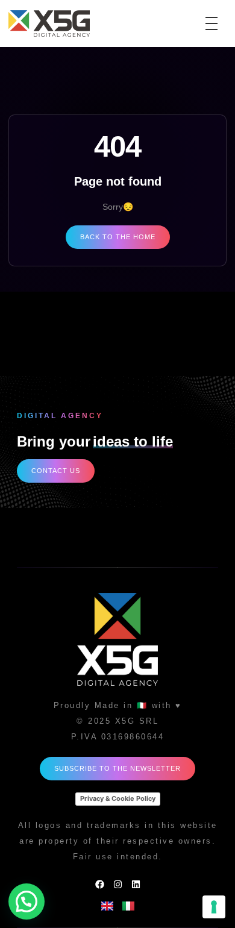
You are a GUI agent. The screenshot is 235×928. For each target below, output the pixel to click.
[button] (26, 901)
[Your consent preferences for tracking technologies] (213, 906)
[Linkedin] (135, 884)
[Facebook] (99, 884)
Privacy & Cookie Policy (117, 798)
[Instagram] (117, 884)
